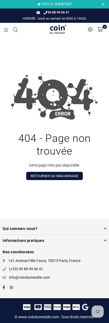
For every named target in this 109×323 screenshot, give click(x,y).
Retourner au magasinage (55, 176)
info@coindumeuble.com (29, 277)
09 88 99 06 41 (58, 12)
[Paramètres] (90, 29)
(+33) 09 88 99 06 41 (26, 269)
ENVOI (56, 4)
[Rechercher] (15, 29)
